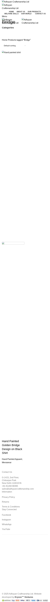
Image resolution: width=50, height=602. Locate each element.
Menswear (6, 462)
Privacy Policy (8, 497)
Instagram (6, 520)
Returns (5, 502)
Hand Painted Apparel (12, 459)
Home (5, 40)
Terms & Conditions (11, 507)
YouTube (6, 529)
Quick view (12, 436)
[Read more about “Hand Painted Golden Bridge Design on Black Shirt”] (5, 436)
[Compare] (19, 436)
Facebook (6, 515)
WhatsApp (6, 524)
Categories (8, 28)
